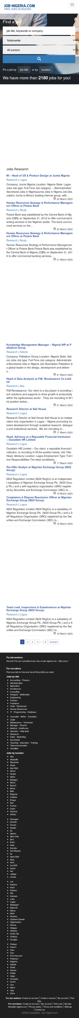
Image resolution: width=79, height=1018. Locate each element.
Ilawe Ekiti (14, 856)
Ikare (12, 842)
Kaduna (13, 884)
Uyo (12, 984)
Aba (12, 756)
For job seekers (14, 657)
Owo (12, 949)
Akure (12, 770)
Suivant (54, 641)
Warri (12, 987)
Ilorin (12, 862)
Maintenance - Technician (21, 722)
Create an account (30, 997)
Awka (12, 776)
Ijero (12, 839)
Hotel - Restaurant (18, 706)
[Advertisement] (39, 125)
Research (14, 733)
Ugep (12, 975)
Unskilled (14, 748)
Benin (12, 788)
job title (24, 69)
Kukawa (13, 895)
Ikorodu (13, 847)
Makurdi (13, 907)
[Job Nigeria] (21, 7)
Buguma (13, 793)
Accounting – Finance (19, 680)
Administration (16, 682)
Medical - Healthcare (19, 728)
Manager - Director (18, 725)
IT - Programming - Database (23, 711)
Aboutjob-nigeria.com (17, 1006)
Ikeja (12, 844)
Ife (11, 830)
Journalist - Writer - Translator (23, 716)
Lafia (12, 898)
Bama (12, 782)
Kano (12, 887)
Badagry (14, 779)
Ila (11, 853)
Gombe (13, 821)
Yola (12, 990)
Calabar (13, 796)
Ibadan (13, 827)
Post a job (58, 1003)
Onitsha (13, 936)
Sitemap (68, 1006)
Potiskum (14, 958)
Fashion (13, 700)
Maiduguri (14, 904)
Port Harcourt (16, 955)
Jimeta (13, 876)
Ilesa (12, 859)
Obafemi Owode (17, 919)
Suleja (12, 972)
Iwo (11, 870)
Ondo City (14, 933)
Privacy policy (35, 1006)
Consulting (14, 691)
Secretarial (15, 739)
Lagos (13, 901)
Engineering (15, 697)
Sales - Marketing (18, 736)
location (46, 69)
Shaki (12, 967)
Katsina (13, 890)
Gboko (13, 814)
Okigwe (13, 927)
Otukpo (13, 944)
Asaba (13, 773)
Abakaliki (14, 759)
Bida (12, 791)
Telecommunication (18, 745)
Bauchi (13, 785)
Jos (11, 881)
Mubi (12, 913)
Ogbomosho (15, 921)
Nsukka (13, 916)
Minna (12, 910)
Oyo (12, 952)
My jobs (67, 1003)
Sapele (13, 964)
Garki (12, 808)
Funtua (13, 805)
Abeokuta (14, 762)
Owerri (13, 946)
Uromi (12, 981)
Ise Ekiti (13, 865)
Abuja (12, 765)
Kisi (11, 893)
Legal (12, 719)
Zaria (12, 993)
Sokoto (13, 970)
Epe (12, 802)
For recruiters (13, 668)
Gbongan (14, 819)
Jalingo (13, 873)
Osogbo (13, 939)
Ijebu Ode (14, 836)
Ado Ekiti (14, 768)
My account (63, 997)
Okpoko (13, 930)
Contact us (40, 1009)
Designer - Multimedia (19, 694)
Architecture (15, 688)
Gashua (13, 811)
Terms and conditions (52, 1006)
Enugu (13, 799)
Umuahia (14, 978)
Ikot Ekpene (15, 850)
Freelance (14, 703)
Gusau (13, 824)
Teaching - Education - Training (24, 742)
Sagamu (13, 961)
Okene (13, 924)
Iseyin (12, 868)
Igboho (13, 833)
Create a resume (48, 997)
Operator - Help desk (19, 731)
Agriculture (15, 685)
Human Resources (18, 708)
